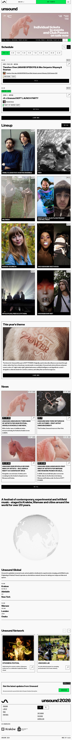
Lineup (5, 709)
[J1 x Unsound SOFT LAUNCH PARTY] (69, 95)
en (40, 707)
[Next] (69, 630)
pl (46, 707)
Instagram (40, 713)
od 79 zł (36, 109)
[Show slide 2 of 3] (66, 40)
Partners (5, 715)
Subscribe (64, 690)
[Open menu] (68, 2)
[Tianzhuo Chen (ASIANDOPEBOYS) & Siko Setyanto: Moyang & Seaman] (69, 64)
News (4, 712)
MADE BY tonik (66, 738)
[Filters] (64, 47)
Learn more (36, 375)
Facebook (40, 716)
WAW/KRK (20, 1)
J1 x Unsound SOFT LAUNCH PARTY (20, 98)
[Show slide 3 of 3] (69, 40)
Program (5, 706)
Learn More (36, 118)
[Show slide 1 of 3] (63, 40)
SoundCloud (40, 719)
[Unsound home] (3, 2)
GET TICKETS (51, 2)
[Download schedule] (69, 47)
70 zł (36, 80)
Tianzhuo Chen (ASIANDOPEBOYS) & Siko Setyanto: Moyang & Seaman (32, 68)
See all (66, 125)
